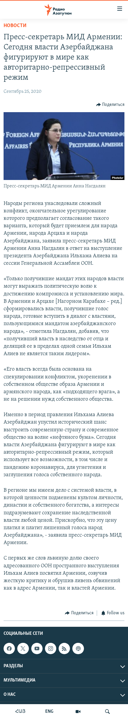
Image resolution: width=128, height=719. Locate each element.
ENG (49, 711)
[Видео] (78, 711)
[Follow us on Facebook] (9, 648)
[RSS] (64, 648)
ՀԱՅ (20, 711)
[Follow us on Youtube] (37, 648)
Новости (15, 26)
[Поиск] (107, 711)
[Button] (110, 105)
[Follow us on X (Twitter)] (23, 648)
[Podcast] (78, 648)
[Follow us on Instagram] (50, 648)
